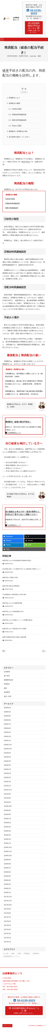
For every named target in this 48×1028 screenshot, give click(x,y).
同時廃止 (27, 953)
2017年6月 (7, 921)
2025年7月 (7, 724)
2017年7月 (7, 917)
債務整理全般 (8, 680)
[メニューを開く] (1, 39)
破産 (39, 56)
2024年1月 (7, 769)
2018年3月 (7, 884)
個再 (13, 953)
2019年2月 (7, 839)
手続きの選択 (15, 126)
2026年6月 (7, 708)
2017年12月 (8, 897)
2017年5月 (7, 925)
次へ (44, 651)
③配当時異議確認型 (17, 120)
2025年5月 (7, 732)
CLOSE (24, 92)
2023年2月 (7, 777)
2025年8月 (7, 720)
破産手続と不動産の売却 (10, 577)
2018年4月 (7, 880)
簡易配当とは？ (13, 98)
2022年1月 (7, 786)
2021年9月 (7, 794)
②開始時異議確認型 (17, 114)
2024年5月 (7, 757)
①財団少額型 (15, 109)
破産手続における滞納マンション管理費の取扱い (17, 620)
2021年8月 (7, 798)
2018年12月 (8, 847)
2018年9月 (7, 860)
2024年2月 (7, 765)
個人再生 (7, 676)
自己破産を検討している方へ (18, 137)
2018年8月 (7, 864)
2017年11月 (8, 901)
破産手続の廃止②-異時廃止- (11, 586)
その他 (6, 953)
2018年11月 (8, 851)
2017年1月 (7, 942)
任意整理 (7, 672)
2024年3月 (7, 761)
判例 (19, 953)
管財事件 (36, 953)
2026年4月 (7, 712)
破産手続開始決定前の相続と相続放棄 (14, 637)
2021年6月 (7, 802)
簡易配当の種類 (13, 103)
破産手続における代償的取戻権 (12, 603)
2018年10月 (8, 855)
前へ (4, 651)
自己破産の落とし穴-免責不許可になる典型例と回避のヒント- (21, 569)
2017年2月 (7, 938)
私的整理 (7, 692)
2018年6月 (7, 872)
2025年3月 (7, 736)
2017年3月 (7, 933)
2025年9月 (7, 716)
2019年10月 (8, 806)
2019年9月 (7, 810)
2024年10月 (8, 749)
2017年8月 (7, 913)
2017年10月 (8, 905)
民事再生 (7, 684)
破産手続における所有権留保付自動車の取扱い (17, 560)
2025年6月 (7, 728)
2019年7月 (7, 818)
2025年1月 (7, 740)
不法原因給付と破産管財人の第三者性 (14, 594)
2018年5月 (7, 876)
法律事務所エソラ (14, 433)
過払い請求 (7, 696)
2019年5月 (7, 827)
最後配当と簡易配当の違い (17, 131)
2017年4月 (7, 929)
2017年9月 (7, 909)
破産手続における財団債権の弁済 (12, 611)
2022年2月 (7, 781)
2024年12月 (8, 745)
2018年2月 (7, 888)
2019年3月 (7, 835)
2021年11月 (8, 790)
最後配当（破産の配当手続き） (18, 422)
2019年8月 (7, 814)
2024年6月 (7, 753)
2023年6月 (7, 773)
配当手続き (26, 162)
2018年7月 (7, 868)
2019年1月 (7, 843)
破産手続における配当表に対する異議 (14, 628)
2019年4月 (7, 831)
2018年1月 (7, 892)
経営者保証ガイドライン (12, 956)
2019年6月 (7, 823)
